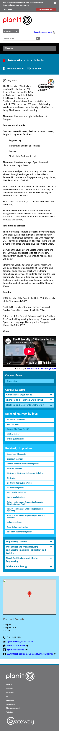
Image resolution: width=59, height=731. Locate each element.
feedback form (10, 704)
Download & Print (15, 69)
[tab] (29, 395)
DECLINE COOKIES (46, 10)
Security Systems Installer (17, 527)
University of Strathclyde (40, 369)
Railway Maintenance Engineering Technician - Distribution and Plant (25, 503)
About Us (9, 684)
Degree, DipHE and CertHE (18, 429)
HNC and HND (12, 425)
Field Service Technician (16, 493)
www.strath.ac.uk (16, 646)
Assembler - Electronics (16, 454)
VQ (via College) (13, 434)
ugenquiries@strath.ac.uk (20, 641)
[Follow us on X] (54, 33)
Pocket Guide (10, 700)
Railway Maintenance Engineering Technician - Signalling (25, 510)
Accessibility (9, 688)
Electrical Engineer (14, 469)
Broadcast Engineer (15, 459)
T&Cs (7, 696)
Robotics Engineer (14, 522)
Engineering (12, 381)
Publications (9, 712)
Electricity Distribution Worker (19, 483)
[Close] (55, 3)
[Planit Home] (17, 26)
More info (8, 10)
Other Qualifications (15, 439)
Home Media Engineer (16, 497)
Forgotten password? (43, 32)
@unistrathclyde (15, 650)
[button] (29, 594)
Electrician (11, 478)
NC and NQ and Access (16, 420)
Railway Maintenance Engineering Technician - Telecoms (25, 517)
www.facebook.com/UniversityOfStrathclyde (30, 654)
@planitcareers (13, 708)
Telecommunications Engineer (19, 532)
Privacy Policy (10, 692)
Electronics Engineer (15, 488)
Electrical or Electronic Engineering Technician (25, 473)
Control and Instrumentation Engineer (23, 464)
